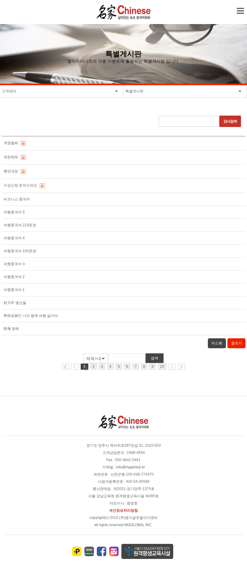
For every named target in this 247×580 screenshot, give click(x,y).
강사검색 (230, 121)
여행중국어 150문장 (20, 251)
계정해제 (12, 157)
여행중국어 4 (15, 238)
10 (162, 366)
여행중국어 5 (15, 212)
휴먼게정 (12, 171)
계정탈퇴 (12, 143)
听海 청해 (12, 329)
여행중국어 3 (15, 264)
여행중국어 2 (15, 277)
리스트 (216, 343)
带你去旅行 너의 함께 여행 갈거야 (31, 316)
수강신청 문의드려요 (21, 185)
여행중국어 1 (15, 290)
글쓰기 (236, 343)
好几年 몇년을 (15, 303)
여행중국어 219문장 (20, 225)
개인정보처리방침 (123, 510)
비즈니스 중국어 (17, 199)
